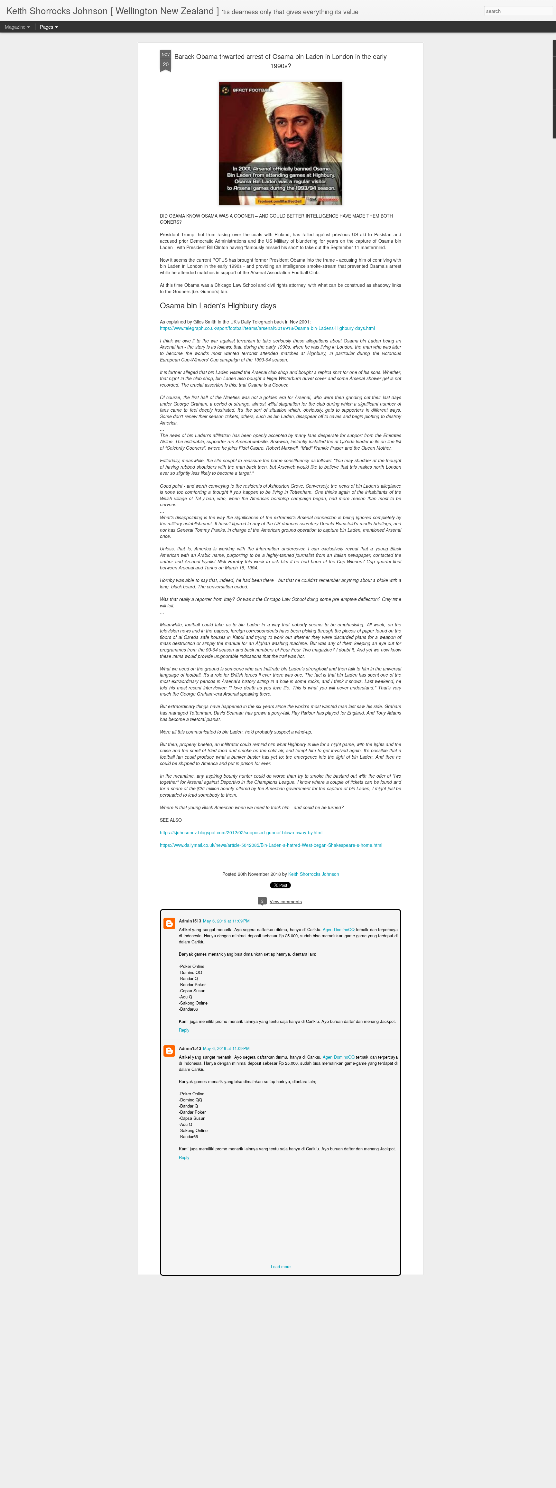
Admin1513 (189, 920)
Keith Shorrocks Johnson (313, 874)
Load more (281, 1266)
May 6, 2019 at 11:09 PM (225, 920)
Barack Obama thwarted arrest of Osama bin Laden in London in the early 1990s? (280, 60)
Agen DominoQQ (339, 929)
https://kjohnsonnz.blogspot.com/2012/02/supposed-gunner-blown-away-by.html (241, 832)
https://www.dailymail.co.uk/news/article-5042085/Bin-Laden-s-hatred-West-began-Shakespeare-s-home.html (271, 845)
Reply (183, 1029)
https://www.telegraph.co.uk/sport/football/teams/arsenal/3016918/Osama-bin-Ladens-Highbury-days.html (267, 328)
